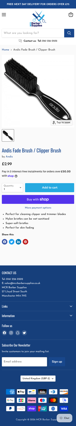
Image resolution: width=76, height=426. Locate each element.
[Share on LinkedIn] (18, 242)
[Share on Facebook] (4, 242)
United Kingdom (36, 378)
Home (5, 49)
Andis (9, 156)
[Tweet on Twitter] (11, 242)
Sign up (57, 362)
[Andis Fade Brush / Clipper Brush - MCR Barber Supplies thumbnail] (8, 135)
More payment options (38, 207)
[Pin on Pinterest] (25, 242)
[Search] (69, 33)
